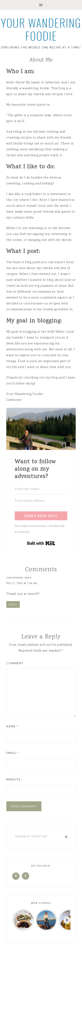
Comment (15, 663)
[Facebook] (25, 876)
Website (13, 779)
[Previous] (15, 920)
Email (12, 753)
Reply (13, 604)
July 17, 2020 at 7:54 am (21, 584)
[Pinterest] (16, 876)
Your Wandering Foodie (41, 29)
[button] (41, 5)
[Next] (66, 920)
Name (12, 726)
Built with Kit (41, 543)
